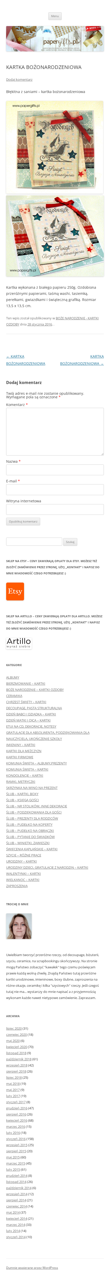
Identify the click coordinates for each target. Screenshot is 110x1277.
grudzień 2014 (16, 1175)
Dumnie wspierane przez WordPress (32, 1268)
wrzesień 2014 (16, 1194)
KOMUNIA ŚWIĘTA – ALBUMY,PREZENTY (36, 763)
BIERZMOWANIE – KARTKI (25, 683)
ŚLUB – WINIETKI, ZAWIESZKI (28, 843)
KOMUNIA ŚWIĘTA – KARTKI (27, 769)
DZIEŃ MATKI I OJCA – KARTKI (28, 720)
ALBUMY (12, 677)
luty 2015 (13, 1169)
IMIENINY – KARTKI (20, 744)
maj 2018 (13, 1083)
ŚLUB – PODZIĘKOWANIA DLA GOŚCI (34, 812)
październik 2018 (18, 1059)
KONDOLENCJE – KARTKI (24, 775)
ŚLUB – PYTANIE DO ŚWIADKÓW (30, 836)
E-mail (13, 481)
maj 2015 (13, 1157)
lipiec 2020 (14, 1028)
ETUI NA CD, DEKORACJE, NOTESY (31, 726)
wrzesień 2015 (16, 1145)
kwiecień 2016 (16, 1120)
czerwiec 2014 (16, 1206)
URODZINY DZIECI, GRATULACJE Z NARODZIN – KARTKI (47, 867)
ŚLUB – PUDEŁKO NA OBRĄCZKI (30, 830)
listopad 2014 (16, 1181)
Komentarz (17, 404)
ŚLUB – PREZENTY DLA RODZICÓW (32, 818)
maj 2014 (13, 1212)
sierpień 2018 (16, 1071)
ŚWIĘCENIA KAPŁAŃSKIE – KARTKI (32, 849)
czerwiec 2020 (16, 1034)
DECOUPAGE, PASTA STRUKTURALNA (34, 708)
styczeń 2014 (16, 1237)
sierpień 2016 (16, 1114)
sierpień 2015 (16, 1151)
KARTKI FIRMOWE (19, 757)
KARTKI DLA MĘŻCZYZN (23, 751)
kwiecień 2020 (16, 1046)
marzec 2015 (15, 1163)
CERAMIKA (14, 695)
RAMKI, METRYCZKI (20, 781)
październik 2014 (18, 1188)
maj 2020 (13, 1040)
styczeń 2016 (16, 1138)
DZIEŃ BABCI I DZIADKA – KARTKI (31, 714)
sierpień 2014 (16, 1200)
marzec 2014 (15, 1224)
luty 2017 (13, 1096)
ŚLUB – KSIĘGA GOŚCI (22, 800)
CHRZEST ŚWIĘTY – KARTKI (26, 702)
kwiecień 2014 (16, 1218)
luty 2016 (13, 1132)
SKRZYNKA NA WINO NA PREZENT (32, 787)
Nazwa (13, 461)
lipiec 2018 (14, 1077)
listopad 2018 (16, 1053)
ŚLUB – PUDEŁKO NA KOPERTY (29, 824)
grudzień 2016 (16, 1108)
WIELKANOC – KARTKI (22, 879)
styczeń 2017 (16, 1102)
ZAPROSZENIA (17, 886)
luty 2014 (13, 1230)
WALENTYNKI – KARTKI (23, 873)
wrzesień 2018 (16, 1065)
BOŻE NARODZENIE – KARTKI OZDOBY (35, 689)
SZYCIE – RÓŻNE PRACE (23, 855)
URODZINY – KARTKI (21, 861)
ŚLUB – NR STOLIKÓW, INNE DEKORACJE (36, 806)
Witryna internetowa (23, 500)
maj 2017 (13, 1089)
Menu (55, 16)
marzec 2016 (15, 1126)
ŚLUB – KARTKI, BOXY (22, 794)
